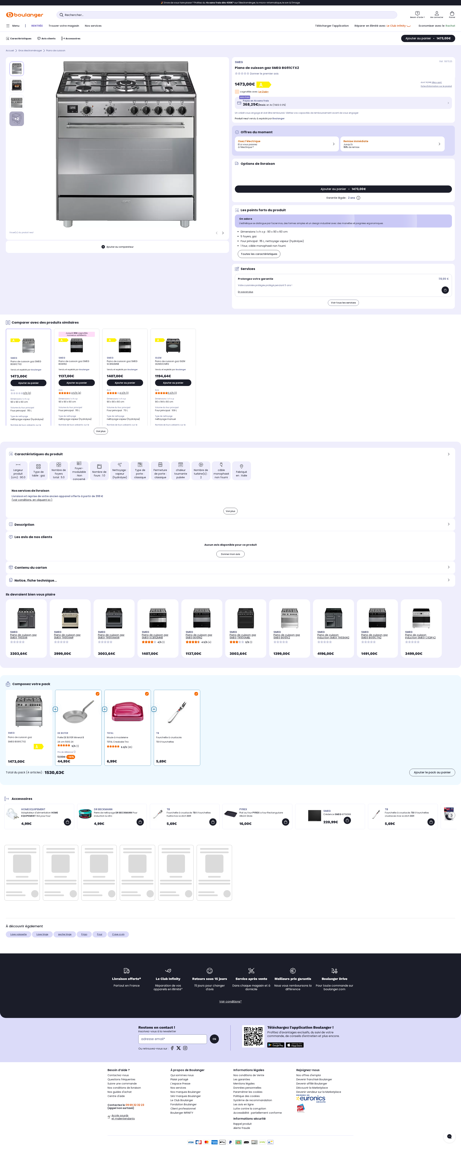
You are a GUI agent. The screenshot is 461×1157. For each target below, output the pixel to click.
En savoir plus (245, 291)
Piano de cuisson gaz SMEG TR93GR (23, 636)
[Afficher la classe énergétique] (264, 85)
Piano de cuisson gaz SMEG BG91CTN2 (374, 636)
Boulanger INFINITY (181, 1113)
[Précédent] (216, 232)
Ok (214, 1039)
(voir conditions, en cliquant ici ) (32, 500)
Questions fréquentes (121, 1079)
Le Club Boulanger (181, 1100)
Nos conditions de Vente (248, 1075)
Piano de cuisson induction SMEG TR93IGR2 (333, 636)
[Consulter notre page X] (178, 1049)
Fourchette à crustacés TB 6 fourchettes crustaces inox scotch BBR (169, 740)
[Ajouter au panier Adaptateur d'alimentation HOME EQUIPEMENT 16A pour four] (67, 822)
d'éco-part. (437, 82)
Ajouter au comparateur (119, 246)
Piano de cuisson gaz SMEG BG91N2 (199, 636)
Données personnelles (247, 1088)
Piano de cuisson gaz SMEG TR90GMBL (243, 636)
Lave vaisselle (18, 934)
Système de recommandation (252, 1100)
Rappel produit (242, 1124)
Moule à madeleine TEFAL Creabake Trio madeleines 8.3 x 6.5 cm (120, 740)
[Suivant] (222, 232)
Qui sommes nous (182, 1075)
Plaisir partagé (179, 1079)
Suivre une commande (122, 1083)
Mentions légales (244, 1083)
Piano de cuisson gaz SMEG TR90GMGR (111, 636)
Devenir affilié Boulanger (311, 1083)
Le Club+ (263, 91)
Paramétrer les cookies (247, 1092)
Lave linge (42, 934)
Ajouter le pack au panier (432, 772)
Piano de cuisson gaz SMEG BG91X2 (286, 636)
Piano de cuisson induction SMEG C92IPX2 (420, 636)
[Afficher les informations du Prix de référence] (74, 751)
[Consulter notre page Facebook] (172, 1049)
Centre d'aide (116, 1096)
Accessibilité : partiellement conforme (257, 1113)
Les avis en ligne (243, 1104)
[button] (451, 815)
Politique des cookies (246, 1096)
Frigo (84, 934)
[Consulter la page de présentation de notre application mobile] (275, 1045)
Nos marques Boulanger (185, 1092)
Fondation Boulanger (183, 1104)
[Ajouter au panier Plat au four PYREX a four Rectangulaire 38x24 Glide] (285, 822)
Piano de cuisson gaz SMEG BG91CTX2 (20, 739)
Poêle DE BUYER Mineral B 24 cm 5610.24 (70, 739)
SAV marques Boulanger (185, 1096)
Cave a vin (118, 934)
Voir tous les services (343, 302)
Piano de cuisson (55, 50)
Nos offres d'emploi (308, 1075)
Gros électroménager (30, 50)
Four (99, 934)
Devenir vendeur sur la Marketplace (318, 1092)
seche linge (64, 934)
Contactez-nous (118, 1075)
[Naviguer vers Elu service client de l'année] (324, 1108)
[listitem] (17, 85)
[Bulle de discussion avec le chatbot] (449, 1137)
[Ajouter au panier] (445, 290)
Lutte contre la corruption (249, 1108)
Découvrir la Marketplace (312, 1088)
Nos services (178, 1088)
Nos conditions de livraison (124, 1088)
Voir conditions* (230, 1001)
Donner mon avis (230, 554)
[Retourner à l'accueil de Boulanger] (25, 14)
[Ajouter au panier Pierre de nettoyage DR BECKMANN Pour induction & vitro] (140, 822)
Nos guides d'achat (120, 1092)
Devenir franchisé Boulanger (314, 1079)
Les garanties (241, 1079)
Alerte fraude (241, 1128)
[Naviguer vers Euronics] (324, 1099)
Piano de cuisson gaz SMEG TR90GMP (67, 636)
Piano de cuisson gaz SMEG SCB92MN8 (155, 636)
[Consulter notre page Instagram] (185, 1049)
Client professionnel (183, 1108)
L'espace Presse (180, 1083)
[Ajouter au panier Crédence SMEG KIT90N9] (347, 820)
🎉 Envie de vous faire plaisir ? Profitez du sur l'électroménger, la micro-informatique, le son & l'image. (230, 2)
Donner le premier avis (264, 73)
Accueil (10, 50)
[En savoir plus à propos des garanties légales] (358, 198)
